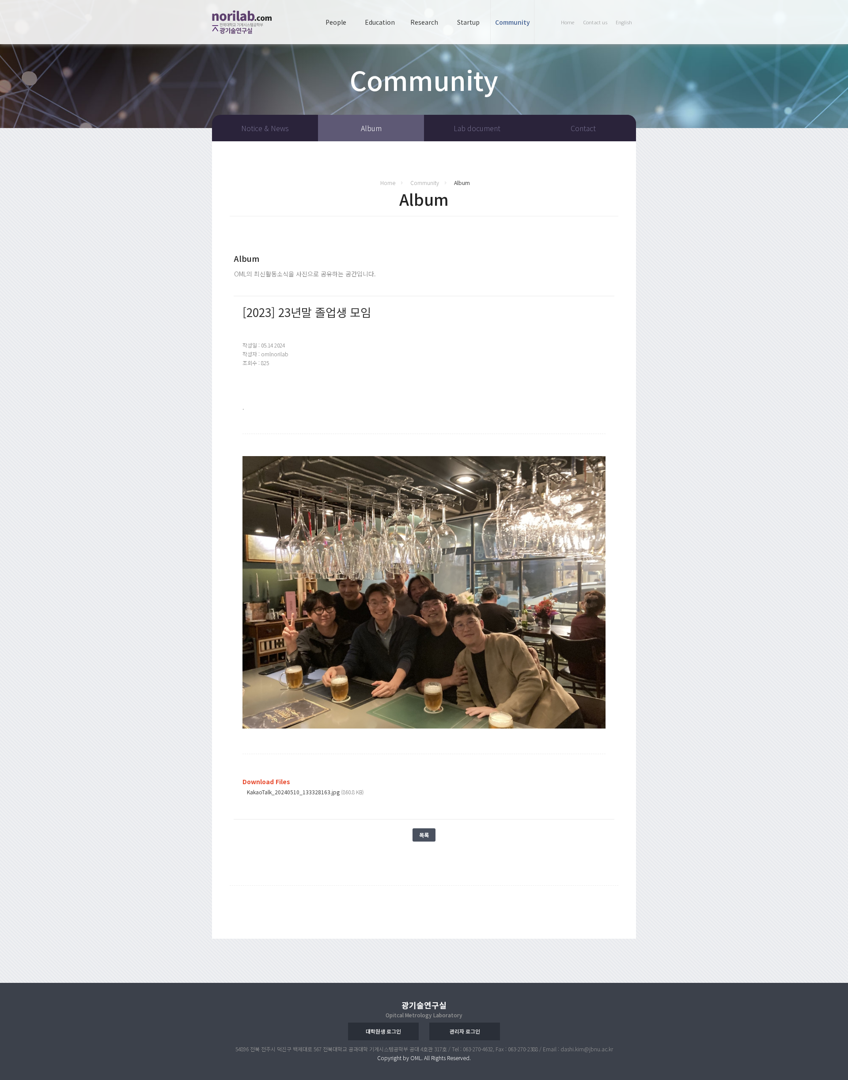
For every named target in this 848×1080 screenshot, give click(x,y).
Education (380, 22)
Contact (583, 128)
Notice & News (265, 128)
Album (371, 128)
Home (567, 22)
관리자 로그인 (465, 1031)
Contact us (595, 22)
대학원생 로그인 (383, 1031)
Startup (468, 22)
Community (512, 22)
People (336, 22)
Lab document (477, 128)
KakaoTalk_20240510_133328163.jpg (293, 792)
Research (424, 22)
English (624, 22)
